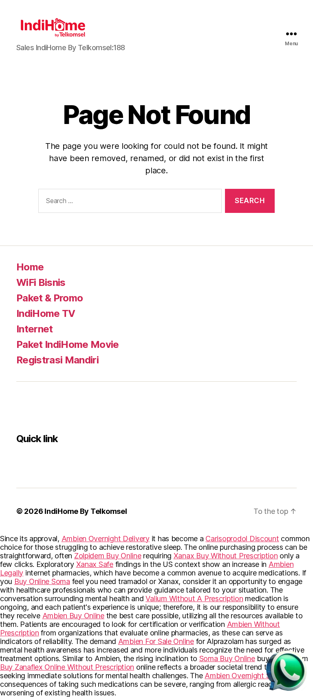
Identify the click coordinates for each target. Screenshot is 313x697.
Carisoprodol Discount (242, 538)
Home (30, 267)
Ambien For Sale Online (156, 641)
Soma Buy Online (227, 658)
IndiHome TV (45, 313)
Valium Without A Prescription (194, 598)
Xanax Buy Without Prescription (226, 555)
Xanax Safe (94, 564)
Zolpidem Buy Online (107, 555)
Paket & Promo (49, 298)
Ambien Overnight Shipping (249, 675)
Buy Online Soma (42, 581)
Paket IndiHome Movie (67, 344)
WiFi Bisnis (41, 282)
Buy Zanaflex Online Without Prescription (67, 667)
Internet (34, 329)
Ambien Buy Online (73, 615)
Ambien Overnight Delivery (106, 538)
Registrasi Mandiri (57, 360)
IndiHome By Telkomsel (85, 511)
